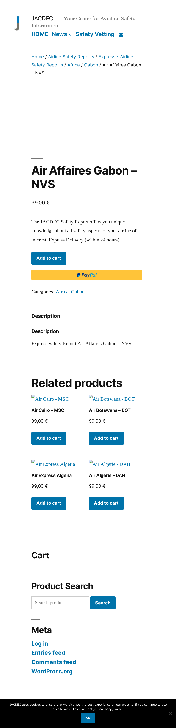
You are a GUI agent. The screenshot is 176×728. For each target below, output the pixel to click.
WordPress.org (52, 671)
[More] (121, 35)
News (59, 34)
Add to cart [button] (48, 438)
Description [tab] (45, 316)
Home (37, 56)
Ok (88, 717)
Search (102, 603)
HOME (39, 34)
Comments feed (53, 662)
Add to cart (48, 258)
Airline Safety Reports (71, 56)
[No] (170, 713)
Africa (73, 65)
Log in (39, 643)
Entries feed (48, 652)
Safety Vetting (95, 34)
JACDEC (42, 18)
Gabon (91, 65)
